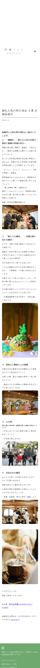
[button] (35, 51)
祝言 (29, 497)
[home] (13, 51)
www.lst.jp (15, 619)
